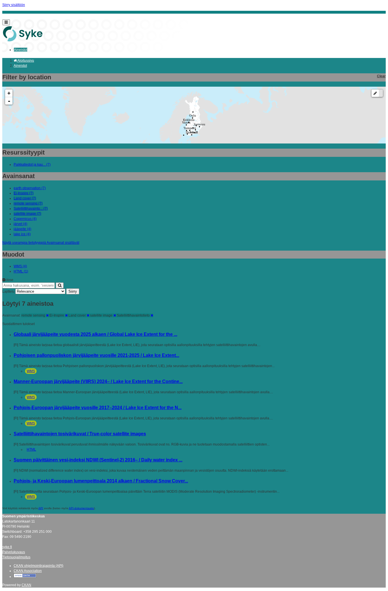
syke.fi (7, 547)
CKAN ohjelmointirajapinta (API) (38, 566)
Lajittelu (8, 292)
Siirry (72, 291)
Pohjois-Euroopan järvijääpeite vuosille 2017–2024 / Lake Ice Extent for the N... (98, 407)
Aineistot (20, 50)
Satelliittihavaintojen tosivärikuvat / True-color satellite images (80, 433)
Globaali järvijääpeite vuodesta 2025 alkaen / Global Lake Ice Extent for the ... (95, 334)
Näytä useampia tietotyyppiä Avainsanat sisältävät (40, 243)
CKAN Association (28, 571)
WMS (31, 371)
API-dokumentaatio (81, 508)
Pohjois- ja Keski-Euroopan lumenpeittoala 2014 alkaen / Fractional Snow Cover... (101, 480)
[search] (60, 285)
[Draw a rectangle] (375, 93)
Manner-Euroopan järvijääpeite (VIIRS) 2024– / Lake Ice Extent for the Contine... (98, 381)
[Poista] (47, 315)
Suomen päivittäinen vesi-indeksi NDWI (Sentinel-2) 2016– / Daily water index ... (98, 459)
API (40, 508)
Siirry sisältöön (13, 5)
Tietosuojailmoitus (16, 557)
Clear (381, 76)
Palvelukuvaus (13, 552)
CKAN (26, 585)
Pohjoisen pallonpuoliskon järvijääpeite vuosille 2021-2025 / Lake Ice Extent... (96, 355)
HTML (31, 449)
